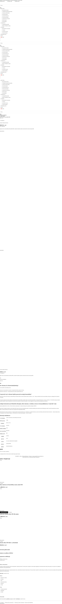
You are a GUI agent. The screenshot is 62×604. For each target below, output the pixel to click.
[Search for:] (31, 5)
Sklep (21, 456)
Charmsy (30, 456)
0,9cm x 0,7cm (8, 422)
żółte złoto (7, 430)
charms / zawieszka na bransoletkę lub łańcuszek (13, 417)
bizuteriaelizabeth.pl (9, 446)
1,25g (7, 420)
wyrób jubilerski (8, 443)
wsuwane (7, 425)
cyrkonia (7, 435)
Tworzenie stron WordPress (29, 602)
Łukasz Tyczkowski (21, 602)
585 (6, 433)
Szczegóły (10, 512)
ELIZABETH (17, 456)
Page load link (2, 603)
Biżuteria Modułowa (25, 456)
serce (7, 438)
